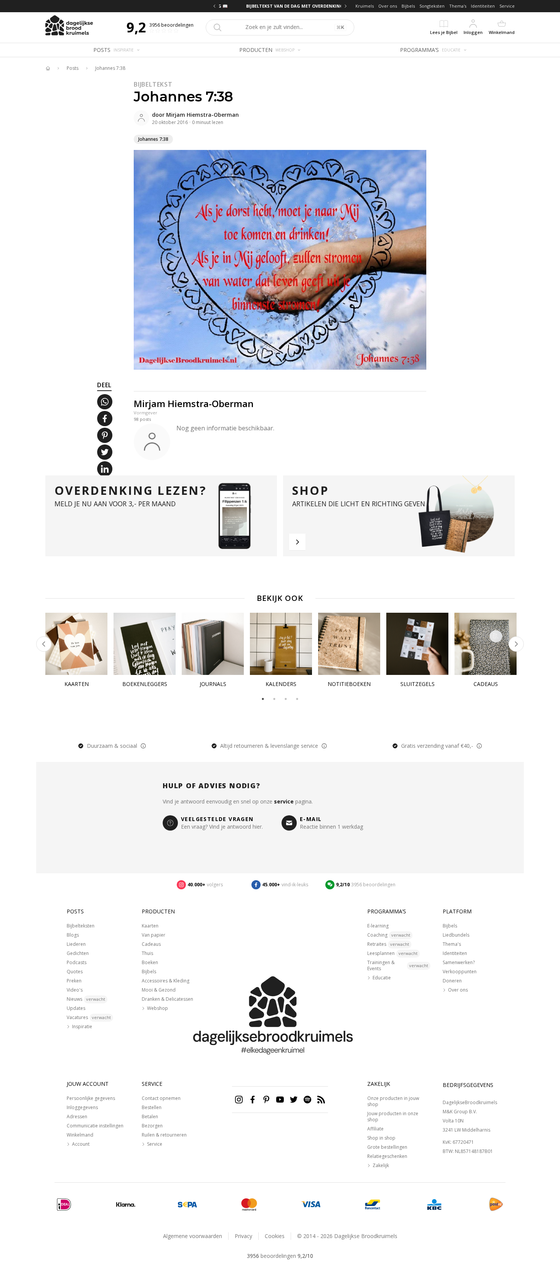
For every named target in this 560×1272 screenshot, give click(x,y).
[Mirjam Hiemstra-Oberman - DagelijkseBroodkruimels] (141, 118)
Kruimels (364, 6)
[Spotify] (307, 1099)
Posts (72, 68)
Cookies (275, 1236)
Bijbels (408, 6)
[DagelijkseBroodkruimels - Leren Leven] (47, 68)
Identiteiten (483, 6)
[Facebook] (252, 1099)
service (284, 801)
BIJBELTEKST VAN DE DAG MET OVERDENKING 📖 (280, 6)
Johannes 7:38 (110, 68)
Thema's (457, 6)
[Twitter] (294, 1099)
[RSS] (321, 1099)
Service (507, 6)
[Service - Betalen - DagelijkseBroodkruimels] (64, 1204)
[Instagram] (239, 1099)
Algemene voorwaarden (192, 1236)
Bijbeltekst (153, 84)
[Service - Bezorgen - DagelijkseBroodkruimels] (496, 1204)
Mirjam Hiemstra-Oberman (202, 114)
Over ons (387, 6)
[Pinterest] (266, 1099)
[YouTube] (280, 1099)
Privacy (243, 1236)
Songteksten (432, 6)
